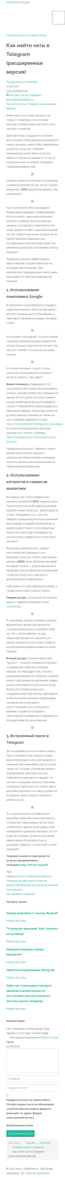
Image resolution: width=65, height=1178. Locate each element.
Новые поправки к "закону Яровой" (32, 913)
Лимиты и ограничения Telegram (30, 970)
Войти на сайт (50, 1037)
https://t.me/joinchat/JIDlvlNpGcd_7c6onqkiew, (34, 424)
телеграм (12, 876)
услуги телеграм (28, 876)
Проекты (44, 1142)
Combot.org (13, 606)
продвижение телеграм (32, 880)
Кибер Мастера (16, 920)
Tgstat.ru (11, 662)
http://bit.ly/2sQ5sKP (34, 864)
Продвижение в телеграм (21, 81)
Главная (30, 1142)
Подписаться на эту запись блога (26, 35)
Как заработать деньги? (20, 894)
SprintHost (43, 1173)
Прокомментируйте (20, 1133)
